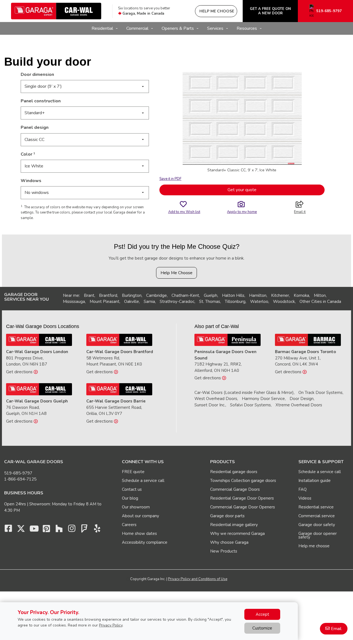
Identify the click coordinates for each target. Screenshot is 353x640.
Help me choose (314, 546)
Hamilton (257, 295)
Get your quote (242, 190)
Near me (71, 295)
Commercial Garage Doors (235, 489)
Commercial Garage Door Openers (242, 507)
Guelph (210, 295)
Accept (262, 614)
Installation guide (314, 480)
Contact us (132, 489)
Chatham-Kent (185, 295)
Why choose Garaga (229, 542)
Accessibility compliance (144, 542)
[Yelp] (97, 530)
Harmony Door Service (263, 398)
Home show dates (139, 533)
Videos (304, 498)
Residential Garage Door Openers (242, 498)
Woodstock (284, 301)
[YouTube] (34, 530)
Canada (334, 301)
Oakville (131, 301)
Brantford (108, 295)
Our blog (130, 498)
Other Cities (310, 301)
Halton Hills (233, 295)
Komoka (301, 295)
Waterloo (259, 301)
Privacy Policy (110, 625)
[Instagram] (72, 530)
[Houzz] (59, 530)
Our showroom (136, 507)
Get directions (20, 372)
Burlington (131, 295)
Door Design (302, 398)
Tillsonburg (235, 301)
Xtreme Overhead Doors (299, 405)
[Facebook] (8, 530)
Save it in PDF (170, 178)
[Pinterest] (46, 530)
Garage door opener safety (317, 535)
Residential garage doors (233, 471)
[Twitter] (21, 530)
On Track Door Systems (320, 392)
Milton (320, 295)
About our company (140, 516)
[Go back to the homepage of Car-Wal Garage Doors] (56, 11)
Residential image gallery (234, 524)
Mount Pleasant (104, 301)
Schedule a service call (143, 480)
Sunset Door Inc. (209, 405)
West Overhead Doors (215, 398)
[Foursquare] (84, 530)
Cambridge (156, 295)
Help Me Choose (176, 273)
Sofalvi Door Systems (250, 405)
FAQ (302, 489)
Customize (262, 628)
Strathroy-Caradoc (177, 301)
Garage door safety (316, 524)
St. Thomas (209, 301)
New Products (223, 551)
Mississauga (74, 301)
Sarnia (149, 301)
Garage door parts (227, 516)
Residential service (316, 507)
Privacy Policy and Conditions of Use (197, 579)
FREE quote (133, 471)
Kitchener (280, 295)
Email (336, 629)
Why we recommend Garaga (237, 533)
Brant (89, 295)
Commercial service (316, 516)
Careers (129, 524)
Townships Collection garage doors (243, 480)
